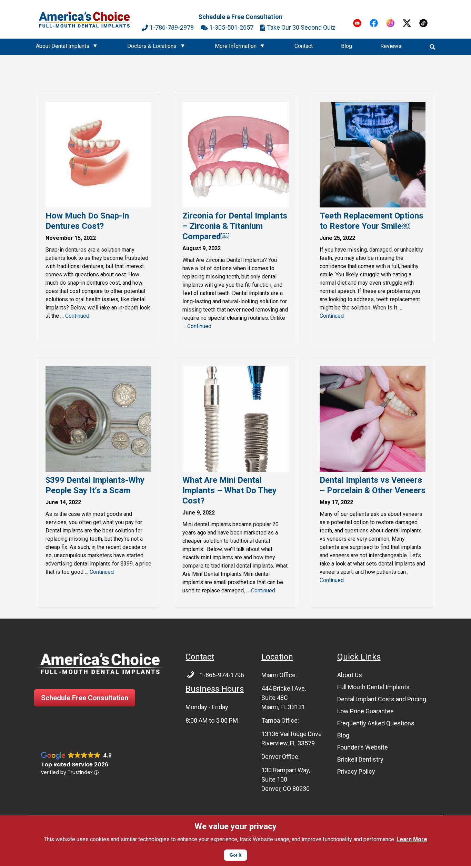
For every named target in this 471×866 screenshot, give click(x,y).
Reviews (390, 46)
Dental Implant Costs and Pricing (381, 699)
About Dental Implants (62, 46)
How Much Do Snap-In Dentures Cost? (87, 221)
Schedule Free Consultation (84, 698)
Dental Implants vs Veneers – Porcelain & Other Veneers (372, 485)
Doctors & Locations (152, 46)
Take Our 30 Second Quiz (301, 27)
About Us (349, 675)
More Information (236, 46)
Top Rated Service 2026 (74, 764)
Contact (303, 46)
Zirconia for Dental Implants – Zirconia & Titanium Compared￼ (234, 226)
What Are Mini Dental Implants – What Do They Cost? (229, 490)
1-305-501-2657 (231, 27)
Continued (77, 316)
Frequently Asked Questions (375, 723)
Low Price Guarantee (365, 711)
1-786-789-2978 (172, 27)
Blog (346, 46)
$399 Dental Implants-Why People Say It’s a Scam (95, 485)
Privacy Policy (356, 771)
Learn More (412, 839)
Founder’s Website (362, 747)
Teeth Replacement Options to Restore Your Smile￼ (371, 221)
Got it (235, 855)
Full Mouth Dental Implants (373, 687)
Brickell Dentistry (360, 759)
